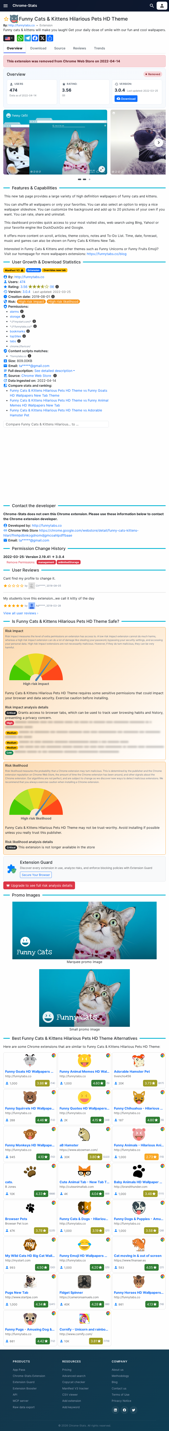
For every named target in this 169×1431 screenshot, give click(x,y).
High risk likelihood (63, 301)
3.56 (37, 287)
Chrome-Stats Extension (29, 1375)
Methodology (120, 1375)
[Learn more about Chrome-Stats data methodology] (55, 376)
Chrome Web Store (36, 376)
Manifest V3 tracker (75, 1388)
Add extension (71, 1400)
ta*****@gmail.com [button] (34, 366)
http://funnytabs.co (21, 25)
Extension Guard (23, 1382)
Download (38, 48)
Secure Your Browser (36, 875)
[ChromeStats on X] (133, 1410)
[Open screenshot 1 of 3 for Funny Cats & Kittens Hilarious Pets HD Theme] (55, 142)
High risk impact (31, 301)
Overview (14, 48)
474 (22, 282)
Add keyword (71, 1407)
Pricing (66, 1369)
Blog (114, 1382)
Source (59, 48)
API (15, 1394)
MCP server (20, 1400)
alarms (14, 311)
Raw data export (24, 1407)
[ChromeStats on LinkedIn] (115, 1410)
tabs (13, 341)
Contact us (119, 1388)
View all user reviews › (20, 613)
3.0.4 (26, 292)
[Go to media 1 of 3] (79, 179)
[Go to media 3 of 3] (89, 179)
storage (15, 316)
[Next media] (158, 142)
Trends (99, 48)
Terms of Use (120, 1394)
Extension (46, 25)
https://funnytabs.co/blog (107, 254)
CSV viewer (70, 1394)
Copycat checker (73, 1382)
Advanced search (74, 1375)
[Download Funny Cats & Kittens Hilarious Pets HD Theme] (137, 92)
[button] (6, 6)
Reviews (79, 48)
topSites (15, 336)
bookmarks (17, 331)
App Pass (19, 1369)
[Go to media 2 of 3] (84, 179)
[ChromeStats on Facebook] (124, 1410)
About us (117, 1369)
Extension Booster (25, 1388)
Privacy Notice (121, 1400)
